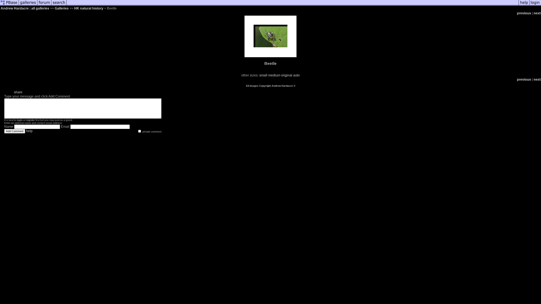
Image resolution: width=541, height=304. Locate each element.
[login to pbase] (535, 5)
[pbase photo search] (59, 5)
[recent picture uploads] (28, 5)
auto (296, 75)
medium (274, 75)
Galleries (62, 8)
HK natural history (88, 8)
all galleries (40, 8)
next (537, 13)
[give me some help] (524, 5)
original (286, 75)
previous (524, 13)
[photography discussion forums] (44, 5)
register (30, 120)
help (29, 131)
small (263, 75)
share (18, 92)
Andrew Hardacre (15, 8)
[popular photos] (293, 5)
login (20, 120)
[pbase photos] (9, 5)
